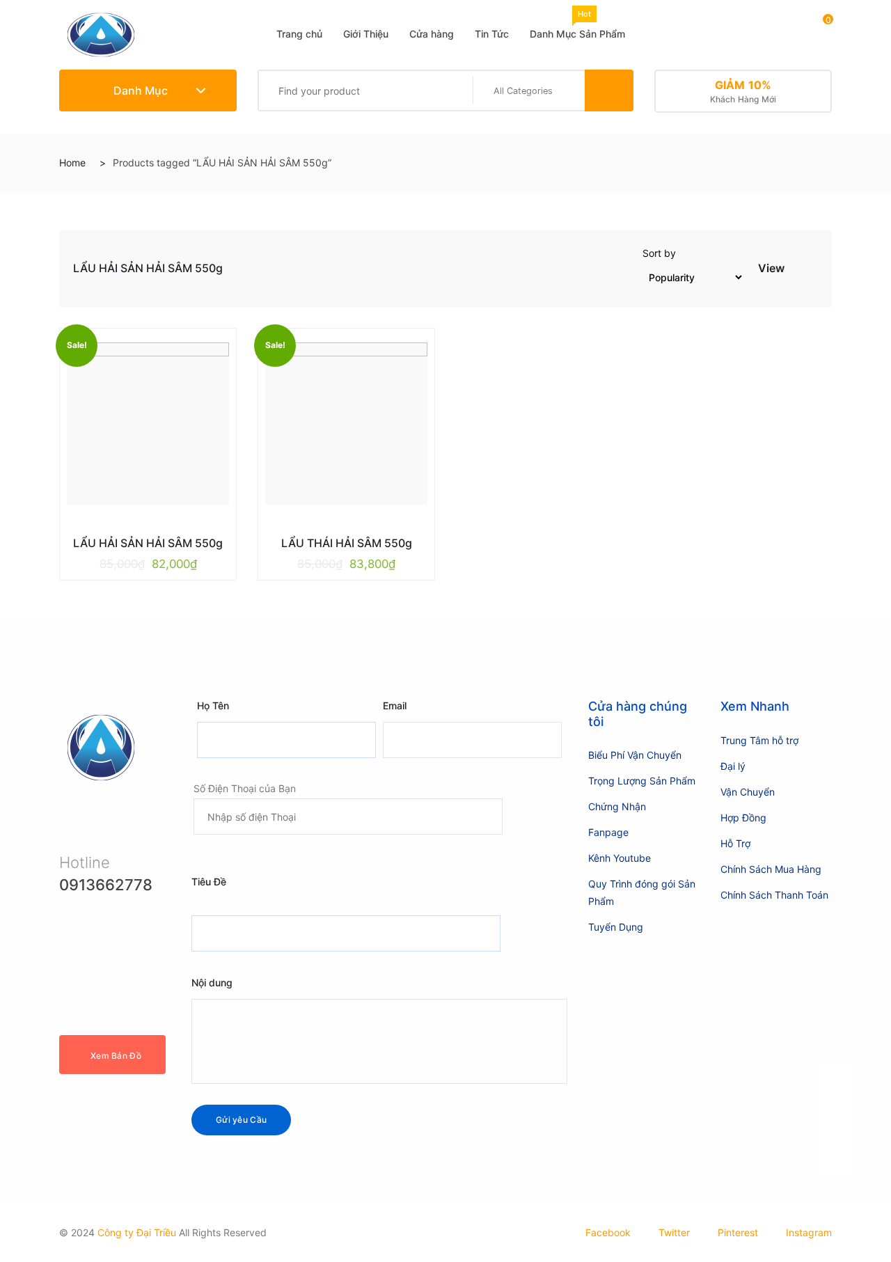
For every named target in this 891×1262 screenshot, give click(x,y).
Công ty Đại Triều (136, 1232)
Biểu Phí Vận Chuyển (634, 755)
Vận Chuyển (747, 792)
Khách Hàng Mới (743, 91)
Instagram (809, 1232)
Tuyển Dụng (615, 927)
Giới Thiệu (365, 34)
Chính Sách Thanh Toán (774, 895)
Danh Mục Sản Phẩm (577, 24)
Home (72, 162)
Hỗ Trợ (735, 843)
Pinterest (738, 1232)
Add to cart (137, 540)
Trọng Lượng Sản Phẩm (641, 781)
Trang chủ (299, 34)
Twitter (674, 1232)
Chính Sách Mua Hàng (770, 869)
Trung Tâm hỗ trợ (759, 740)
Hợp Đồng (743, 817)
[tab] (796, 271)
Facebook (608, 1232)
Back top (835, 1128)
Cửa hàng (431, 34)
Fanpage (608, 832)
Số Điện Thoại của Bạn (245, 788)
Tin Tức (492, 34)
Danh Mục (139, 90)
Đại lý (733, 766)
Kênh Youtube (619, 858)
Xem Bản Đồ (115, 1055)
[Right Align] (609, 90)
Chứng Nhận (617, 806)
